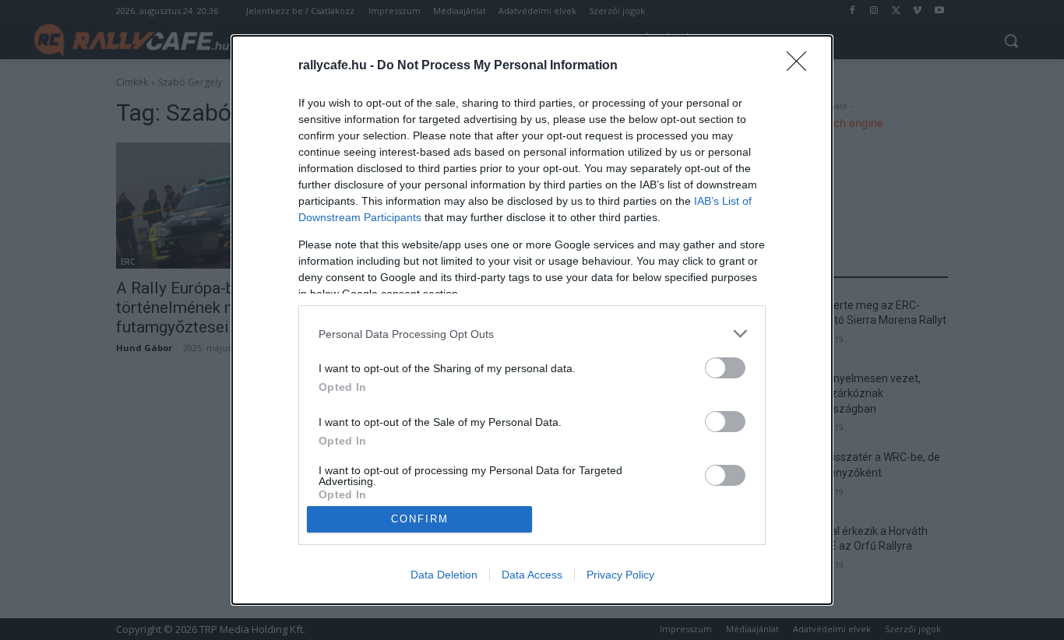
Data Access (532, 574)
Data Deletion (443, 574)
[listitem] (532, 333)
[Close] (801, 66)
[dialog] (532, 320)
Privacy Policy (620, 574)
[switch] (725, 367)
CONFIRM (420, 519)
